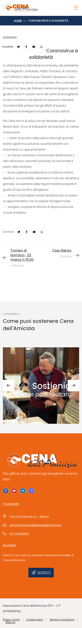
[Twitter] (18, 46)
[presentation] (8, 385)
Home (18, 21)
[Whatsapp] (41, 46)
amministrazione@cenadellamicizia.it (35, 525)
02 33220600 (19, 533)
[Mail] (34, 46)
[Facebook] (26, 46)
